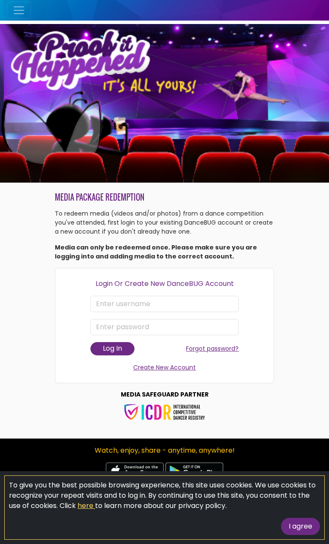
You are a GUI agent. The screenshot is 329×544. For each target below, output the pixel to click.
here (86, 506)
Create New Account (164, 367)
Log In (112, 348)
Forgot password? (212, 348)
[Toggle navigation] (19, 10)
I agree (300, 526)
